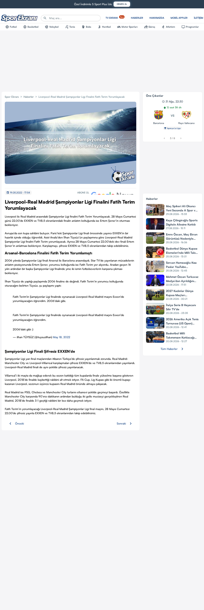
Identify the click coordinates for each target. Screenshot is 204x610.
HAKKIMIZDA (156, 17)
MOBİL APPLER (179, 17)
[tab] (11, 26)
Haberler (29, 96)
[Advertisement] (102, 60)
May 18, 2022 (61, 337)
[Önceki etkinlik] (164, 138)
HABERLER (137, 17)
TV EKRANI (115, 17)
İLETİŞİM (198, 17)
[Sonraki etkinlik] (181, 138)
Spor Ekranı (12, 96)
